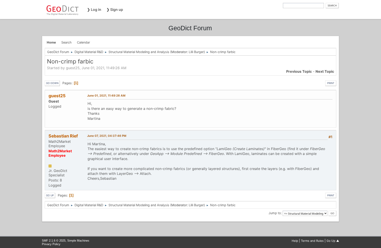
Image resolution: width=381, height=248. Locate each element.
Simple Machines (78, 240)
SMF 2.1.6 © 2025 (53, 240)
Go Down (52, 83)
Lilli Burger (196, 52)
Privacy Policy (51, 244)
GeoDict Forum (190, 28)
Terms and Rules (312, 240)
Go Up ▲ (333, 240)
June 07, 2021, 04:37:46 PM (106, 135)
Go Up (50, 195)
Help (295, 240)
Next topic (325, 71)
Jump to (275, 213)
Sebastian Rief (63, 136)
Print (330, 83)
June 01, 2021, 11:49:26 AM (106, 95)
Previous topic (299, 71)
